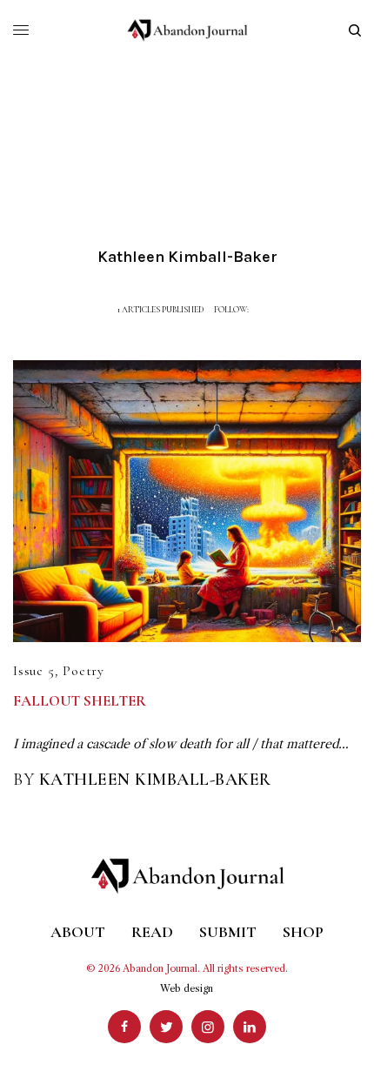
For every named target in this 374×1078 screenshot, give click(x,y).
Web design (186, 988)
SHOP (303, 931)
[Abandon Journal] (187, 30)
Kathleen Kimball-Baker (155, 779)
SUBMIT (228, 931)
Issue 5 (34, 671)
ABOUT (77, 931)
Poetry (83, 671)
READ (152, 931)
